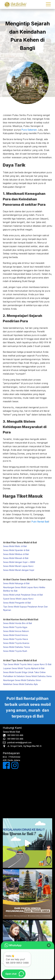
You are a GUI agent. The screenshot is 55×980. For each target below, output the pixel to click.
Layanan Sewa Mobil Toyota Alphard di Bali (23, 668)
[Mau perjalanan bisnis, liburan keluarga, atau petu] (27, 894)
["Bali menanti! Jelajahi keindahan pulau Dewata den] (27, 843)
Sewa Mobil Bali (11, 731)
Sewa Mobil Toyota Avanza (16, 643)
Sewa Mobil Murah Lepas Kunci (18, 566)
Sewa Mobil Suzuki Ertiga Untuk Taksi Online (24, 672)
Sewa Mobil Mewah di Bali (15, 558)
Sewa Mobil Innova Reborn (16, 631)
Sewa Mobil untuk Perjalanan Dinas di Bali (23, 594)
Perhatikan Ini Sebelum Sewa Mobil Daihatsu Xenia (27, 676)
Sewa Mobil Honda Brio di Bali (17, 623)
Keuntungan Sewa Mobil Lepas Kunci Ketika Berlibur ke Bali (24, 589)
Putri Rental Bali (40, 521)
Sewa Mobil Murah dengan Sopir (18, 570)
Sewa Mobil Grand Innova (15, 635)
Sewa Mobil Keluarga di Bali (16, 583)
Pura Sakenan (29, 129)
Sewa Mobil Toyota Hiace (15, 639)
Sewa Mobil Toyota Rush (15, 651)
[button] (49, 945)
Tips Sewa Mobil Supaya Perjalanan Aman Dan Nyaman (25, 608)
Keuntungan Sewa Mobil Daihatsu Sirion (22, 680)
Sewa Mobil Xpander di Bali (16, 550)
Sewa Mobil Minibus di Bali (16, 554)
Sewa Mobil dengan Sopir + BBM (19, 562)
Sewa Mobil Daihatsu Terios (16, 647)
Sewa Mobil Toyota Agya (15, 627)
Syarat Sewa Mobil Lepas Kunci (18, 598)
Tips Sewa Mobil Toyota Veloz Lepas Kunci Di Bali (27, 664)
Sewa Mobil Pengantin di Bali (17, 602)
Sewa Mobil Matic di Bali (15, 546)
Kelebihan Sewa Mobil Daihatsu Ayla (20, 684)
